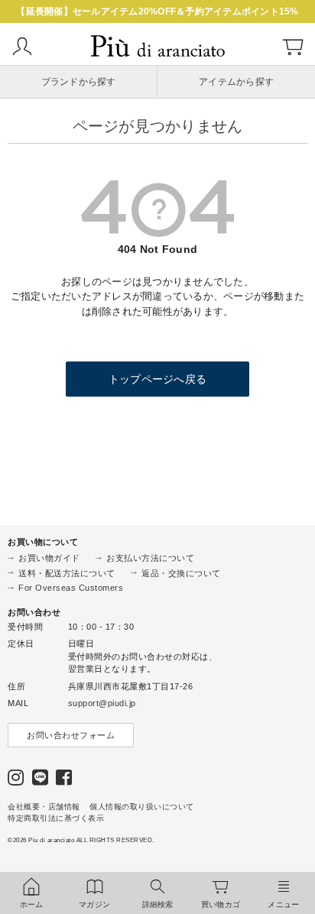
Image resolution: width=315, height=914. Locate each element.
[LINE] (40, 780)
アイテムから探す (236, 81)
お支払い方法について (150, 557)
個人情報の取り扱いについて (141, 806)
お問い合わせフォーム (71, 735)
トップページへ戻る (157, 379)
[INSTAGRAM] (16, 780)
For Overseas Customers (70, 587)
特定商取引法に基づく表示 (56, 818)
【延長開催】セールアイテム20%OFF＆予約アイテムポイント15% (157, 11)
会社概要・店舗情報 (44, 806)
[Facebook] (64, 780)
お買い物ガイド (49, 557)
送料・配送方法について (66, 573)
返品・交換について (181, 573)
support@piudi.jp (102, 703)
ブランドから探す (78, 81)
